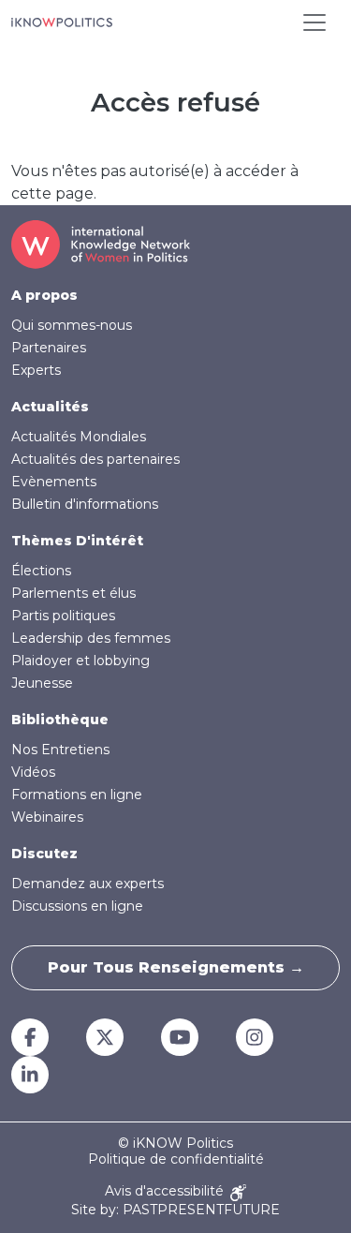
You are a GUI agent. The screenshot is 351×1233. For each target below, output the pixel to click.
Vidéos (33, 772)
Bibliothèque (60, 719)
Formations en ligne (76, 794)
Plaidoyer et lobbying (80, 660)
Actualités (50, 406)
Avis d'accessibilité (166, 1191)
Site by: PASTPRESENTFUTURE (175, 1210)
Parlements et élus (73, 593)
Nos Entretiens (60, 749)
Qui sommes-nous (71, 325)
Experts (36, 370)
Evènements (53, 481)
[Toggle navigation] (314, 22)
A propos (44, 295)
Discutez (44, 853)
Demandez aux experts (87, 883)
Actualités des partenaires (95, 459)
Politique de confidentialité (176, 1159)
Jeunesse (42, 683)
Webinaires (47, 817)
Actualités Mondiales (78, 436)
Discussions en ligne (77, 906)
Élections (41, 570)
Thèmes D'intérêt (77, 540)
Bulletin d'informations (84, 504)
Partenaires (48, 347)
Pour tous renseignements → (176, 967)
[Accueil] (61, 22)
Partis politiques (63, 615)
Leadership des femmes (90, 638)
